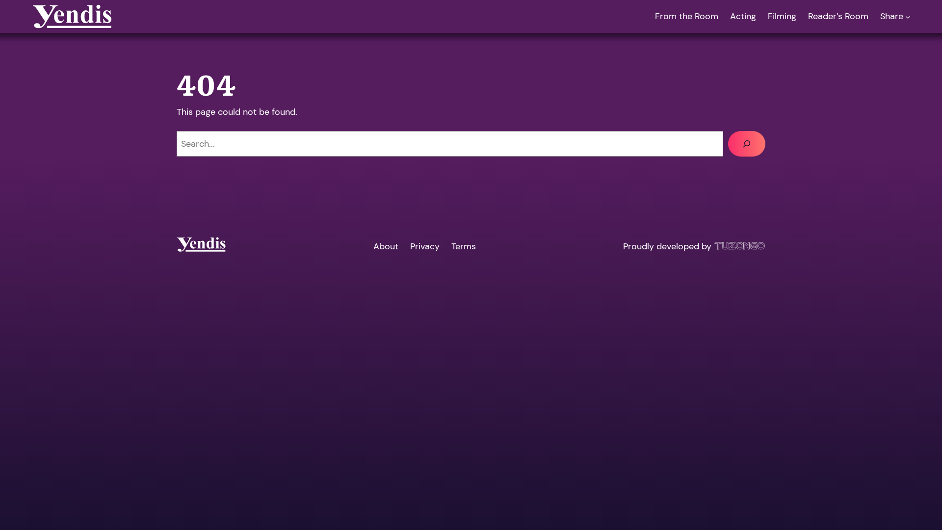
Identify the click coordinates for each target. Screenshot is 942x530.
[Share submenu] (908, 16)
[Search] (746, 144)
